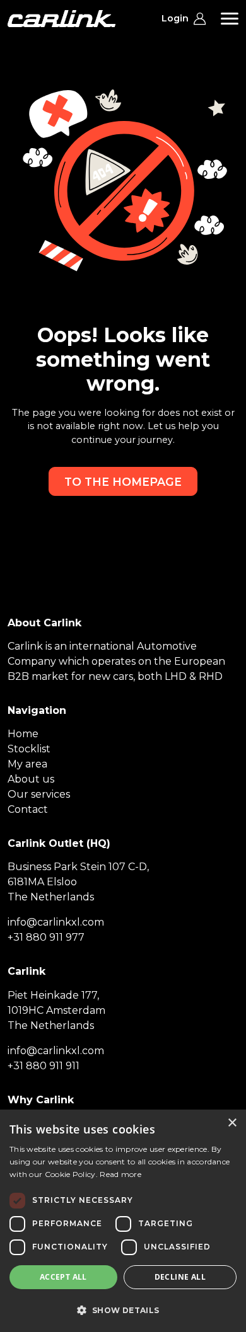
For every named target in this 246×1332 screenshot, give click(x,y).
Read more (120, 1174)
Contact (28, 809)
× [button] (232, 1123)
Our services (39, 794)
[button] (123, 1310)
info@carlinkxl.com (56, 922)
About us (31, 779)
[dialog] (123, 1221)
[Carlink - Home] (61, 18)
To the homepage (123, 481)
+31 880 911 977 (46, 937)
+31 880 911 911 (43, 1066)
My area (27, 764)
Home (23, 734)
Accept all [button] (63, 1277)
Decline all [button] (180, 1277)
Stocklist (29, 749)
